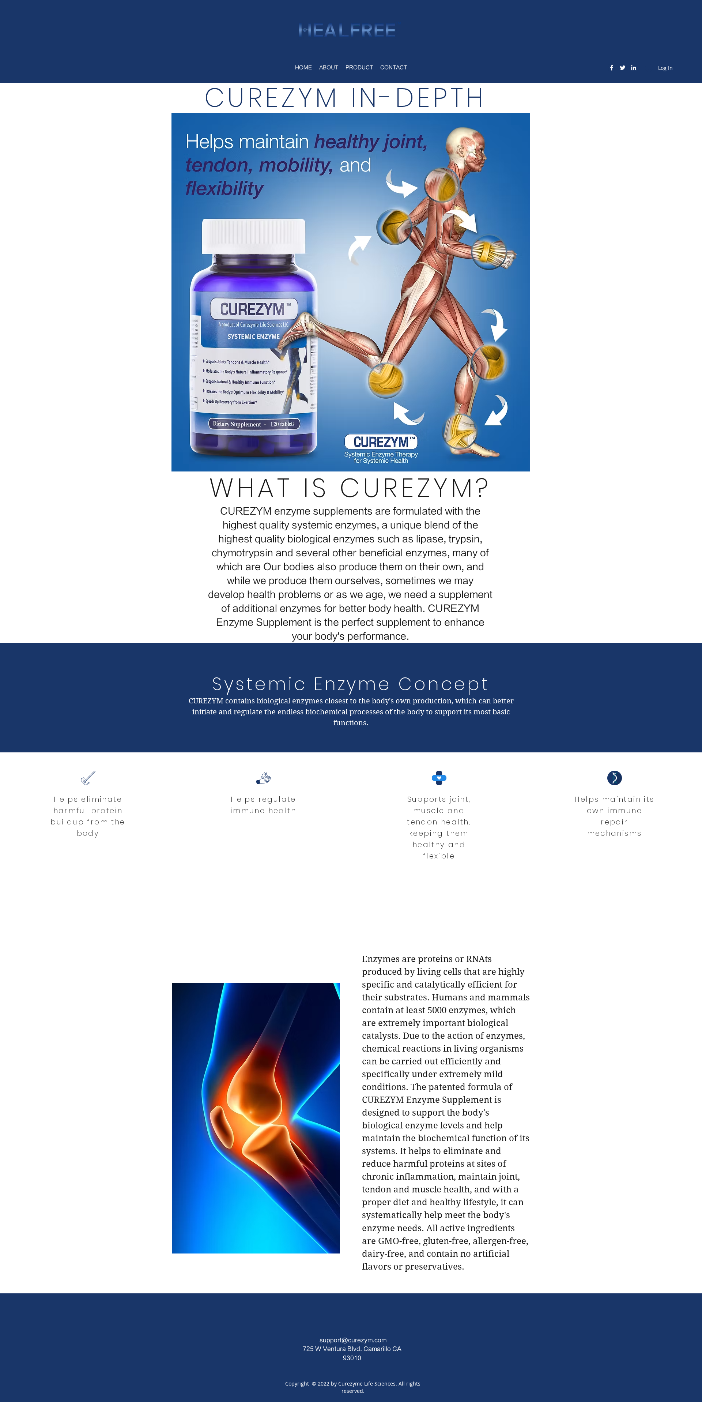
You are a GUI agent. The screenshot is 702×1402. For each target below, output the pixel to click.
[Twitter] (622, 67)
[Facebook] (611, 67)
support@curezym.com (353, 1340)
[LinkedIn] (633, 67)
